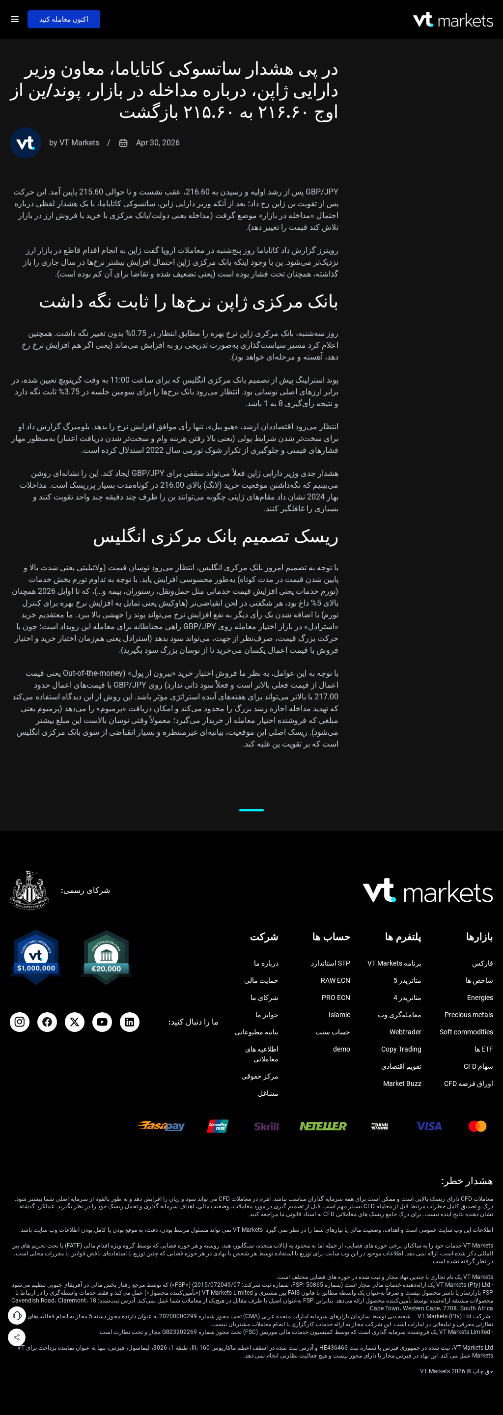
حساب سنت (332, 1032)
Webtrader (405, 1032)
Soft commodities (466, 1032)
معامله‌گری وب (399, 1015)
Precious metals (469, 1015)
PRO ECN (336, 997)
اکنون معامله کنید (63, 19)
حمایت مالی (261, 980)
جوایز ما (267, 1015)
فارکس (482, 963)
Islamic (339, 1015)
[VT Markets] (453, 19)
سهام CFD (478, 1066)
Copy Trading (401, 1049)
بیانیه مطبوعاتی (257, 1032)
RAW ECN (335, 980)
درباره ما (266, 963)
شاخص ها (479, 980)
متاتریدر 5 (407, 980)
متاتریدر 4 (407, 997)
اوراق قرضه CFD (468, 1083)
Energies (480, 997)
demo (341, 1049)
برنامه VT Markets (394, 963)
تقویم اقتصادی (401, 1066)
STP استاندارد (330, 963)
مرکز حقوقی (260, 1076)
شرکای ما (265, 997)
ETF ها (484, 1049)
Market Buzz (402, 1083)
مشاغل (268, 1093)
